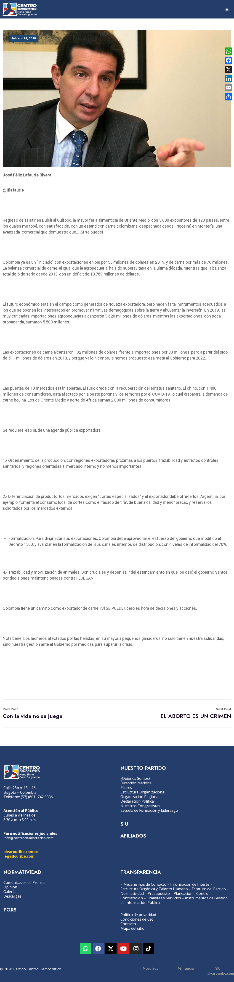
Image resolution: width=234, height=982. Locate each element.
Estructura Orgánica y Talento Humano (154, 888)
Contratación (131, 898)
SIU (124, 823)
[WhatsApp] (228, 51)
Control (202, 893)
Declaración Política (137, 801)
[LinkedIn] (228, 78)
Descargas (12, 896)
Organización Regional (139, 796)
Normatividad (132, 893)
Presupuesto (159, 893)
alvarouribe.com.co (20, 851)
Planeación (183, 893)
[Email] (228, 87)
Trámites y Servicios (164, 898)
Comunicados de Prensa (24, 882)
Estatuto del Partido (209, 888)
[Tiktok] (148, 948)
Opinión (10, 887)
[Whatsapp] (85, 948)
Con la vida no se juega (32, 713)
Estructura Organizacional (142, 792)
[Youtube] (123, 948)
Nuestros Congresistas (140, 805)
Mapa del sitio (132, 928)
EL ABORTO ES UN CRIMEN (195, 713)
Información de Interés (190, 884)
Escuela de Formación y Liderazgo (149, 810)
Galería (9, 891)
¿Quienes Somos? (135, 778)
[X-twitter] (111, 948)
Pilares (126, 787)
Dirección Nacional (136, 782)
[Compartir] (228, 96)
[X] (228, 69)
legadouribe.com (19, 856)
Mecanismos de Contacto (144, 884)
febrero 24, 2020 (24, 38)
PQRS (9, 909)
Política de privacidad (138, 914)
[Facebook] (98, 948)
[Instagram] (136, 948)
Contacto (128, 923)
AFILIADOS (133, 835)
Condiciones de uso (137, 919)
